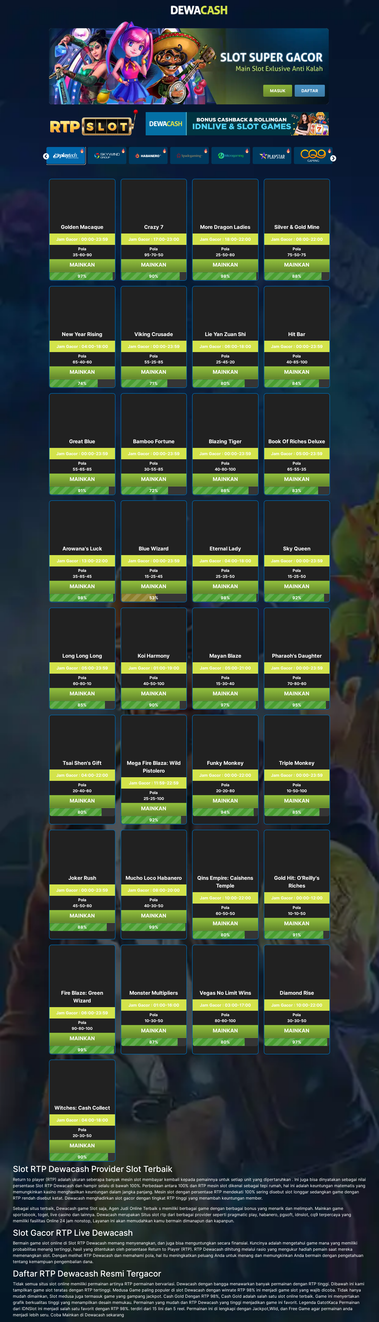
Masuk (277, 90)
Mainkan (82, 265)
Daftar (309, 90)
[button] (332, 158)
